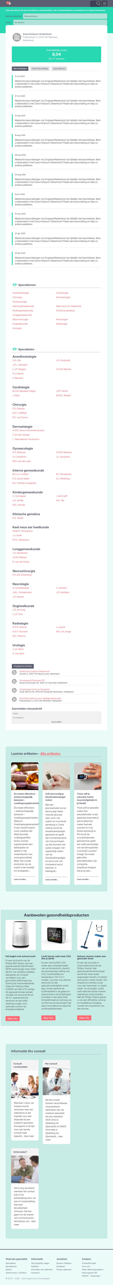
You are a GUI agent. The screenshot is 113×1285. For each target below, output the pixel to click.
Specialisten (11, 1263)
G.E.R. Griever (20, 627)
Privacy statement (64, 1269)
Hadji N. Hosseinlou (23, 531)
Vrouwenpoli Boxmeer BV (32, 680)
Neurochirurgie (20, 319)
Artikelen (35, 1266)
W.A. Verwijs (19, 504)
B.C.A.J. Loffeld (20, 474)
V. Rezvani (18, 378)
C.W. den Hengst (21, 434)
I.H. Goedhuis (19, 456)
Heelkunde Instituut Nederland (34, 671)
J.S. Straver (18, 596)
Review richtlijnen (64, 1263)
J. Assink (60, 627)
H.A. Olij (17, 360)
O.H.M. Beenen (63, 369)
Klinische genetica (65, 310)
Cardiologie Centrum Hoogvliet (34, 689)
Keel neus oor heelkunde (68, 306)
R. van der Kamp (21, 561)
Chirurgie (17, 297)
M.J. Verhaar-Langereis (24, 483)
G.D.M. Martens (64, 452)
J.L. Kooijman (63, 456)
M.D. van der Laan (22, 461)
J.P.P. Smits (62, 391)
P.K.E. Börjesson (21, 539)
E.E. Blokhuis (19, 452)
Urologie (17, 328)
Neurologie (62, 319)
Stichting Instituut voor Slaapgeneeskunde (40, 698)
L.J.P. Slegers (19, 369)
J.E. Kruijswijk (63, 360)
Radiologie (61, 323)
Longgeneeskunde (22, 315)
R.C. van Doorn (20, 417)
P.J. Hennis (18, 373)
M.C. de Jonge (63, 631)
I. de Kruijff (61, 496)
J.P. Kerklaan (62, 592)
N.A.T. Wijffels (20, 413)
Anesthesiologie (21, 292)
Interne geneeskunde (23, 306)
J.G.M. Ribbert (20, 557)
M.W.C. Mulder (63, 395)
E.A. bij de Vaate (21, 478)
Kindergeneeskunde (23, 310)
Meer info (13, 1018)
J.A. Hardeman (20, 553)
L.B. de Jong (19, 609)
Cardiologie (62, 292)
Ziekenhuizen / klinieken (16, 1273)
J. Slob (16, 395)
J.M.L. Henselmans (22, 592)
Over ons (86, 1266)
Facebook (35, 1273)
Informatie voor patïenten (42, 1269)
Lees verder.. (20, 879)
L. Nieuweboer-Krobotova (26, 439)
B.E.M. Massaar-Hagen (24, 391)
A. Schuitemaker (21, 587)
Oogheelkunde (20, 323)
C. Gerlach (61, 587)
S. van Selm (18, 653)
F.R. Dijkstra (19, 408)
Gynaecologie (20, 301)
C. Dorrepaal (19, 496)
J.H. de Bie (18, 500)
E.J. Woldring (63, 478)
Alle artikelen (50, 754)
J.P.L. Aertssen (20, 364)
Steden (9, 1269)
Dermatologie (63, 297)
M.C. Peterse (19, 636)
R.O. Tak (60, 500)
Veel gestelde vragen (40, 1263)
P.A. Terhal (18, 518)
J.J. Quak (17, 535)
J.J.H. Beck (18, 649)
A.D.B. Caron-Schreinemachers (28, 430)
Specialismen (11, 1266)
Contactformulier (89, 1263)
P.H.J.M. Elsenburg (22, 574)
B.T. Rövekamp (63, 474)
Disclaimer (61, 1266)
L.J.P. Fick (18, 614)
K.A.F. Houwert (20, 631)
